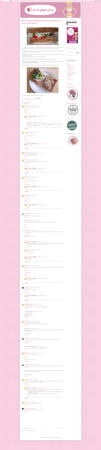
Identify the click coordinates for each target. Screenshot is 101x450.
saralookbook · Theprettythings (29, 346)
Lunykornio (26, 364)
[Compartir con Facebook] (39, 98)
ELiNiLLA (25, 230)
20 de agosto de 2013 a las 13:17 (41, 116)
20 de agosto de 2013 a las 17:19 (35, 287)
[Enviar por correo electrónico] (36, 98)
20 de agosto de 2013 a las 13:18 (41, 168)
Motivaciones (69, 68)
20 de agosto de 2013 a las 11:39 (33, 152)
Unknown (26, 132)
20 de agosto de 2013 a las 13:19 (41, 204)
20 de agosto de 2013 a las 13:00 (33, 195)
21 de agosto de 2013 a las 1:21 (38, 311)
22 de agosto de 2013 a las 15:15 (33, 364)
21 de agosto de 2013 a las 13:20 (34, 338)
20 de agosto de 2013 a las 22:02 (41, 278)
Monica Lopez (26, 321)
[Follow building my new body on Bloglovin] (71, 61)
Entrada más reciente (25, 428)
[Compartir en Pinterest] (40, 98)
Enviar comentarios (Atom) (30, 430)
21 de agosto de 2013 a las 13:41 (40, 346)
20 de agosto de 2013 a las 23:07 (37, 304)
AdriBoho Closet (29, 122)
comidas (28, 99)
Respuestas (27, 114)
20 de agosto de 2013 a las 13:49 (35, 213)
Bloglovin (25, 110)
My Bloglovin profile (27, 272)
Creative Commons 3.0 (47, 437)
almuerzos (25, 99)
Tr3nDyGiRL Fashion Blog (28, 311)
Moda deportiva (70, 75)
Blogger (59, 437)
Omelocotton (26, 328)
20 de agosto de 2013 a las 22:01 (41, 295)
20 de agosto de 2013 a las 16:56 (33, 265)
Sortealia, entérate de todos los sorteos (30, 236)
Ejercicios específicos (70, 67)
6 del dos (25, 109)
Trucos (68, 76)
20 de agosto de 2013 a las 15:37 (33, 220)
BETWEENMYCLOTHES (27, 304)
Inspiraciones (69, 79)
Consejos (68, 71)
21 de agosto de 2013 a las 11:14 (38, 122)
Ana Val (25, 408)
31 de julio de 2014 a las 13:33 (32, 408)
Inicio (43, 428)
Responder (26, 112)
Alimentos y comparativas (71, 72)
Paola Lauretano (27, 287)
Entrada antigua (60, 428)
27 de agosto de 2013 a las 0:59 (33, 379)
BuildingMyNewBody (30, 116)
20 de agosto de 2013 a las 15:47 (32, 230)
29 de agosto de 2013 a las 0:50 (33, 402)
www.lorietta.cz (26, 270)
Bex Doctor (26, 220)
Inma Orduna (26, 338)
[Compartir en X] (38, 98)
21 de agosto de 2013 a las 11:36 (34, 321)
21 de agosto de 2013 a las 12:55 (34, 328)
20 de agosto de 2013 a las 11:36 (33, 132)
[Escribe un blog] (37, 98)
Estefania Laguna (27, 213)
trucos (31, 99)
